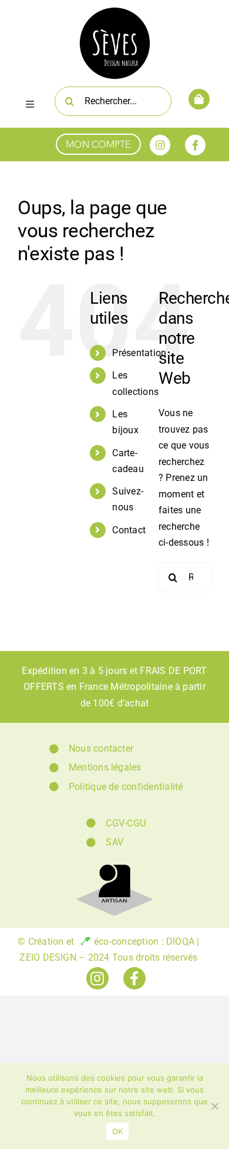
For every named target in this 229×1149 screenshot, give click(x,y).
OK (117, 1131)
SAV (114, 842)
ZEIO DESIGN (47, 957)
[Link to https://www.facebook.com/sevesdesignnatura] (195, 145)
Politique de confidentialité (126, 786)
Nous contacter (101, 748)
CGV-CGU (126, 823)
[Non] (214, 1106)
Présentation (139, 352)
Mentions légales (105, 767)
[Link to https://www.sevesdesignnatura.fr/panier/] (198, 99)
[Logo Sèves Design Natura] (114, 10)
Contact (129, 530)
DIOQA (180, 941)
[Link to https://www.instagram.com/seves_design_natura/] (160, 145)
